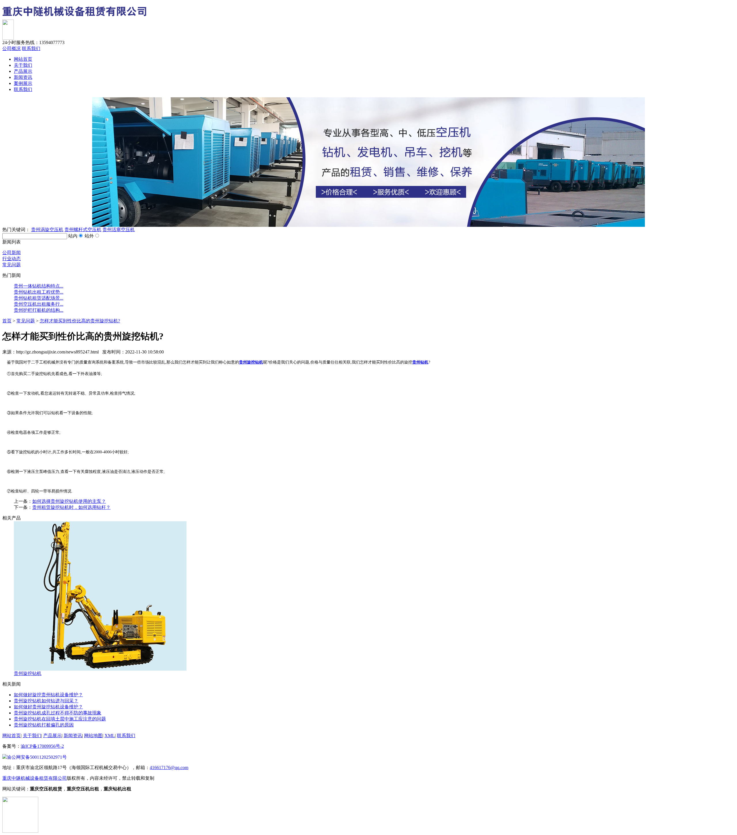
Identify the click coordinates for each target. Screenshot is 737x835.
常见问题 (11, 264)
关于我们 (23, 65)
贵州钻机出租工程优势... (38, 292)
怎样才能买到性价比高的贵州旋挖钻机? (80, 320)
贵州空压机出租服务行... (38, 304)
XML (110, 735)
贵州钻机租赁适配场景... (38, 298)
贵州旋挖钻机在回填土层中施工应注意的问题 (60, 718)
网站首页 (23, 59)
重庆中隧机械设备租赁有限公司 (34, 778)
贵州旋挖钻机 (27, 673)
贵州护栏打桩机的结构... (38, 310)
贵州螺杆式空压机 (82, 229)
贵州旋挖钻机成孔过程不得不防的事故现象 (57, 712)
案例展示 (23, 83)
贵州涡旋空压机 (47, 229)
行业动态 (11, 258)
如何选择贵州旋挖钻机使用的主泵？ (69, 501)
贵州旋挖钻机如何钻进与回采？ (46, 700)
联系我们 (31, 48)
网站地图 (93, 735)
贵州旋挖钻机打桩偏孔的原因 (44, 724)
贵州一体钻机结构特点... (38, 286)
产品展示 (23, 71)
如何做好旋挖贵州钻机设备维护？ (48, 694)
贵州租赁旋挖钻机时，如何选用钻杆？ (71, 507)
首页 (7, 320)
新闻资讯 (23, 77)
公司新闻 (11, 252)
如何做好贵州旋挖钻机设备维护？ (48, 706)
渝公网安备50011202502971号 (37, 757)
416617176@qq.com (169, 767)
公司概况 (11, 48)
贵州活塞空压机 (118, 229)
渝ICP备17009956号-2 (42, 746)
